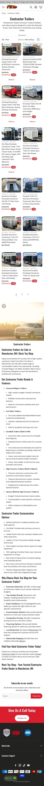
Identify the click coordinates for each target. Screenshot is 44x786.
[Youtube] (28, 765)
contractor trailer (8, 654)
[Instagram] (20, 765)
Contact (38, 654)
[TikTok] (24, 765)
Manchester (33, 630)
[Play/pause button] (4, 306)
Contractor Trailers (14, 13)
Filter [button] (7, 39)
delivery (22, 641)
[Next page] (27, 294)
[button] (31, 7)
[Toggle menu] (3, 7)
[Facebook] (15, 765)
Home (4, 13)
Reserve (11, 80)
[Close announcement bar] (41, 1)
